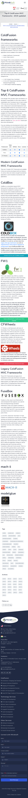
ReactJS (15, 560)
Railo (4, 560)
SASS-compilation (19, 563)
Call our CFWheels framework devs (14, 364)
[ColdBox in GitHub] (14, 150)
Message (3, 763)
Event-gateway (6, 546)
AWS (19, 535)
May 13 (4, 592)
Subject (3, 757)
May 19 (9, 581)
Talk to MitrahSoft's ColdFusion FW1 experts (14, 319)
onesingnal (20, 552)
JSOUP (9, 549)
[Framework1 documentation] (19, 153)
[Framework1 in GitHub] (14, 153)
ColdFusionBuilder (7, 544)
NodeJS (14, 552)
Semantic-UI (5, 566)
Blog (15, 24)
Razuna (9, 560)
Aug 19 (14, 578)
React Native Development (9, 704)
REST (12, 563)
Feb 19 (4, 584)
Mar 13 (15, 592)
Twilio (4, 568)
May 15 (4, 589)
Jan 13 (4, 595)
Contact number (5, 750)
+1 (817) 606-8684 (7, 631)
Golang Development (7, 714)
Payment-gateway (19, 555)
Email (2, 744)
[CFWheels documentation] (19, 156)
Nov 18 (20, 584)
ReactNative (5, 563)
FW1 (19, 546)
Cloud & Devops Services (8, 730)
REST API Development (8, 690)
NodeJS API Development (9, 699)
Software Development (8, 723)
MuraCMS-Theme (6, 552)
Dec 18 (14, 584)
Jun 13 (20, 589)
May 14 (9, 589)
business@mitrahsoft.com (8, 669)
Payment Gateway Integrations (10, 683)
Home (10, 24)
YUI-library (10, 568)
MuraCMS (21, 549)
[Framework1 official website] (10, 153)
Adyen (4, 533)
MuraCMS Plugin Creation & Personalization (13, 693)
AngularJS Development (8, 709)
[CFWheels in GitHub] (14, 156)
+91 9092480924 (7, 667)
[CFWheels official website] (10, 156)
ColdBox (15, 538)
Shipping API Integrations (8, 685)
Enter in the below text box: (9, 773)
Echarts (16, 544)
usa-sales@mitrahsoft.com (9, 633)
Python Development (7, 717)
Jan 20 (4, 578)
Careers (19, 794)
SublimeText (13, 566)
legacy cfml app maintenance (9, 243)
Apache (4, 535)
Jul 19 (20, 578)
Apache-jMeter (12, 535)
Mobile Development (7, 725)
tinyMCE (20, 566)
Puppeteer (18, 557)
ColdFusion (5, 541)
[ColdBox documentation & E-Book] (19, 150)
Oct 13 (15, 589)
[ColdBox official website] (10, 150)
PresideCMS (10, 557)
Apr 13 (9, 592)
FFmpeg (13, 546)
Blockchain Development (8, 728)
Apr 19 (14, 581)
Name (2, 738)
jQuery (4, 549)
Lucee (15, 549)
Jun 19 (4, 581)
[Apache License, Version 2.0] (24, 150)
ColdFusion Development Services (10, 688)
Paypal (4, 557)
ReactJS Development (7, 707)
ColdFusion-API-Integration (16, 541)
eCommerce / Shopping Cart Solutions (11, 681)
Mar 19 (20, 581)
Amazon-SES (10, 533)
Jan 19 (9, 584)
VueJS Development (7, 712)
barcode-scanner (7, 538)
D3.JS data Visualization (8, 702)
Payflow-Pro (10, 555)
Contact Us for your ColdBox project (14, 255)
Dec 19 (9, 578)
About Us (13, 794)
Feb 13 (20, 592)
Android (18, 533)
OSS (3, 555)
